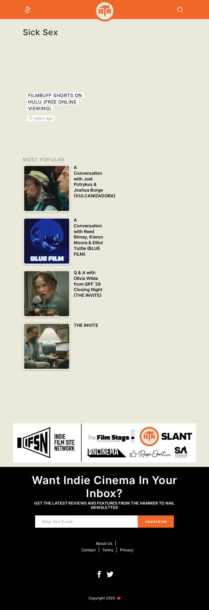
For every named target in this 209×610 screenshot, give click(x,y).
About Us (104, 543)
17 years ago (41, 118)
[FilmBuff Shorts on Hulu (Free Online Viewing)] (61, 89)
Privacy (126, 550)
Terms (107, 550)
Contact (88, 550)
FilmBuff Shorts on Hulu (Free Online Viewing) (55, 102)
